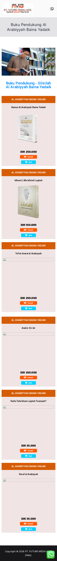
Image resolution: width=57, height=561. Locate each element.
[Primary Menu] (51, 8)
